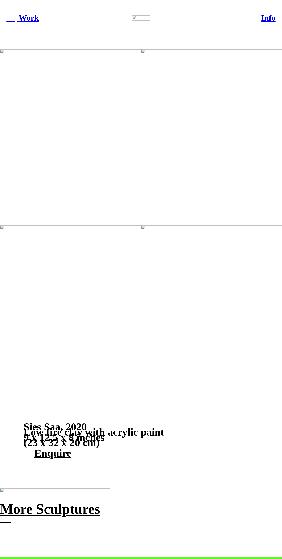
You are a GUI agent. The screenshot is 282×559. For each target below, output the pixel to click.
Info (268, 17)
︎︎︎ (10, 17)
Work (28, 17)
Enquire (52, 453)
